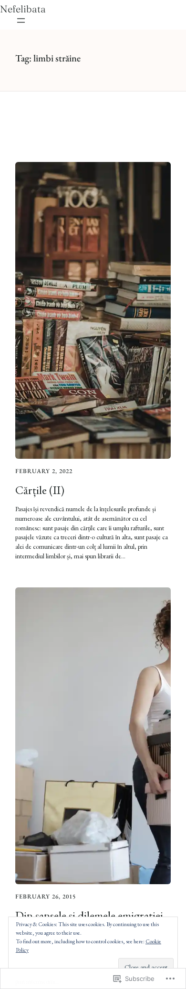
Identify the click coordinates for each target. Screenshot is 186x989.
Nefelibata (23, 9)
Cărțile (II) (39, 490)
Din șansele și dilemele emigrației (89, 915)
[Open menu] (21, 20)
